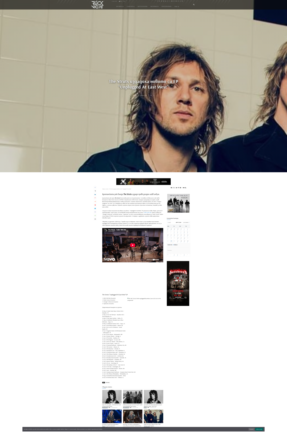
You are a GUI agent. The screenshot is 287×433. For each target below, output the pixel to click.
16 (187, 235)
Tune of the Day (105, 407)
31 (181, 229)
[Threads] (161, 1)
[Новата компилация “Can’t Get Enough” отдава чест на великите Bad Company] (132, 396)
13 (177, 235)
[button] (194, 5)
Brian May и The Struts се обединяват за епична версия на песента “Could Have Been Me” (132, 426)
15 (184, 235)
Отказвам (252, 429)
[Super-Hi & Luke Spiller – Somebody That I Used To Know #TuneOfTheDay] (112, 396)
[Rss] (180, 1)
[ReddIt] (95, 201)
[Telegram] (172, 1)
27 (167, 229)
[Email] (95, 219)
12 (174, 235)
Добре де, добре (259, 429)
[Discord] (174, 1)
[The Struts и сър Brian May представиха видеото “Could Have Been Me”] (112, 416)
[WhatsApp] (95, 215)
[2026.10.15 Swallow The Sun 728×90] (143, 181)
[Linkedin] (166, 1)
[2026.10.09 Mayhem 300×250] (179, 212)
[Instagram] (159, 1)
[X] (95, 190)
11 (171, 235)
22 (184, 238)
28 (171, 229)
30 (177, 229)
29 (174, 229)
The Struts (107, 382)
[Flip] (95, 204)
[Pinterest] (170, 1)
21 (181, 238)
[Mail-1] (178, 1)
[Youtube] (176, 1)
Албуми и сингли (143, 76)
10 (167, 235)
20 (177, 238)
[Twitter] (168, 1)
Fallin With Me (147, 212)
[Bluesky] (163, 1)
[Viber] (95, 212)
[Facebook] (157, 1)
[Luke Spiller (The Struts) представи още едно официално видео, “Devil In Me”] (153, 396)
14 (181, 235)
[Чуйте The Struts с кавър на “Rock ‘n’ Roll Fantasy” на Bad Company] (153, 416)
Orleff (135, 95)
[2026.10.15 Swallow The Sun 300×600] (182, 305)
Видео (145, 407)
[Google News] (182, 1)
